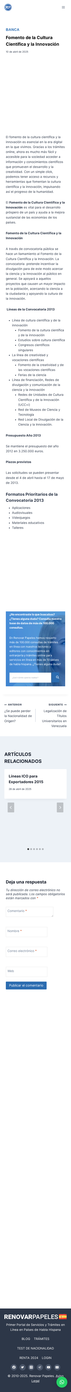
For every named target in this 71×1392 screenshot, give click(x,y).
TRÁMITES (41, 1339)
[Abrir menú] (63, 7)
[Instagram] (31, 1367)
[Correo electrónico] (57, 1367)
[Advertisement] (35, 95)
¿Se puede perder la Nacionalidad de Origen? (18, 713)
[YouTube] (48, 1367)
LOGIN (47, 1358)
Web (10, 971)
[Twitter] (22, 1367)
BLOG (26, 1339)
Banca (12, 30)
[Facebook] (14, 1367)
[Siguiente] (60, 807)
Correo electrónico (22, 951)
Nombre (14, 931)
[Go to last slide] (11, 807)
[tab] (28, 849)
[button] (61, 1382)
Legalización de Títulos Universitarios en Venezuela (54, 715)
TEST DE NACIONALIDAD (35, 1348)
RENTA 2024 (28, 1358)
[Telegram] (40, 1367)
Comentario (17, 911)
